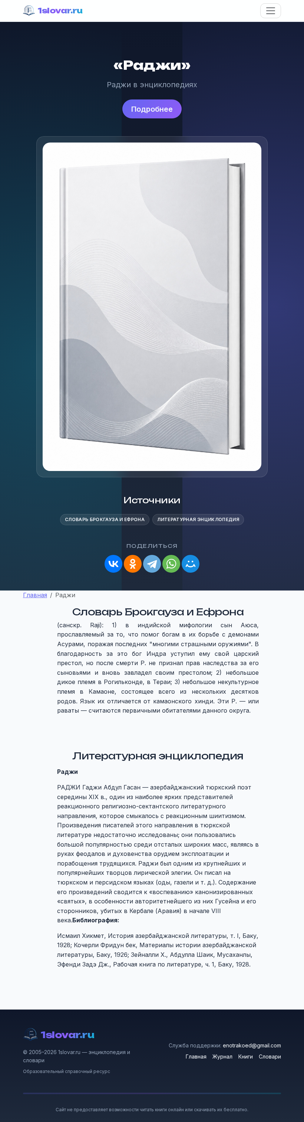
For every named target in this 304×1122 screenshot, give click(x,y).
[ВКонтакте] (113, 564)
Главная (196, 1056)
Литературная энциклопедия (198, 519)
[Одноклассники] (133, 564)
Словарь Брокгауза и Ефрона (105, 519)
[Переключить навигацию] (270, 10)
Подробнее (152, 109)
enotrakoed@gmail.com (252, 1045)
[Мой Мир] (190, 564)
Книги (245, 1056)
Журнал (222, 1056)
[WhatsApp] (171, 564)
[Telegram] (152, 564)
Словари (270, 1056)
